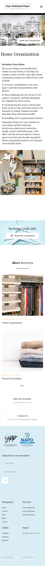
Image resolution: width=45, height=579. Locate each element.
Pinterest (5, 540)
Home (4, 507)
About (4, 518)
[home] (18, 6)
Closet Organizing (28, 511)
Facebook (5, 533)
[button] (41, 6)
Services (5, 511)
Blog (3, 515)
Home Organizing (28, 507)
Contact (4, 522)
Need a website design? (11, 562)
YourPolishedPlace (28, 559)
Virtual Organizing (28, 515)
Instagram (5, 537)
